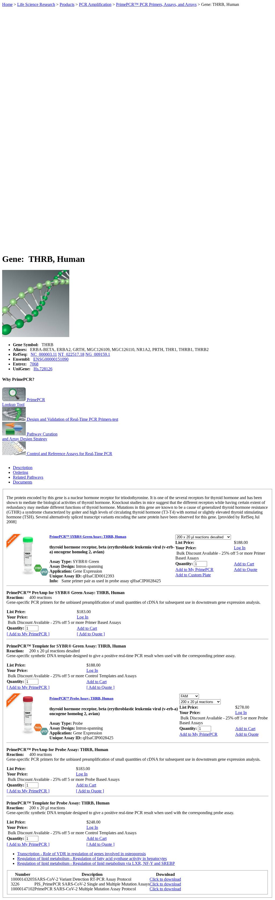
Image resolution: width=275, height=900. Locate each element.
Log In (239, 548)
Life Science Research (36, 4)
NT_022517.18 (71, 354)
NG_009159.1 (97, 354)
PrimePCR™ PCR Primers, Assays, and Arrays (156, 4)
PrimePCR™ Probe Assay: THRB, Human (81, 698)
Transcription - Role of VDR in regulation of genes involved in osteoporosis (81, 853)
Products (67, 4)
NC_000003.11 (44, 354)
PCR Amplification (95, 4)
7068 (34, 364)
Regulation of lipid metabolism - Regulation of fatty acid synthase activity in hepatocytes (92, 858)
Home (7, 4)
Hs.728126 (43, 369)
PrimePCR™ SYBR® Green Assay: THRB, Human (87, 537)
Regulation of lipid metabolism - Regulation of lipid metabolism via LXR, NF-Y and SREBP (96, 863)
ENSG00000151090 (50, 359)
